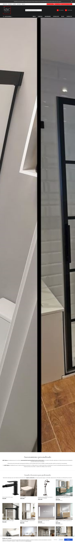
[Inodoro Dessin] (28, 488)
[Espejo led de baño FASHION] (46, 511)
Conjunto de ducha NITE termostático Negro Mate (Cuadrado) (45, 498)
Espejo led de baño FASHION (43, 520)
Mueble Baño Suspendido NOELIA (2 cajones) (63, 498)
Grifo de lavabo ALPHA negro (8, 520)
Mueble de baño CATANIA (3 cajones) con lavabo (64, 521)
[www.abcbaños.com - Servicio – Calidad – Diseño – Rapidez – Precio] (7, 10)
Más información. (28, 540)
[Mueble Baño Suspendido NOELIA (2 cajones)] (64, 488)
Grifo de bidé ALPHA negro (7, 497)
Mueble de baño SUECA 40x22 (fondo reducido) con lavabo (27, 521)
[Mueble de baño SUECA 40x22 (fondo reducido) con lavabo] (28, 511)
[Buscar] (26, 10)
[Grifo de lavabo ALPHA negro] (10, 511)
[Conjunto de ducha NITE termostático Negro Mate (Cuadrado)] (46, 488)
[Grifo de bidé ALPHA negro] (10, 488)
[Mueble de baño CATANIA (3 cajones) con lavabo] (64, 511)
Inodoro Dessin (23, 497)
